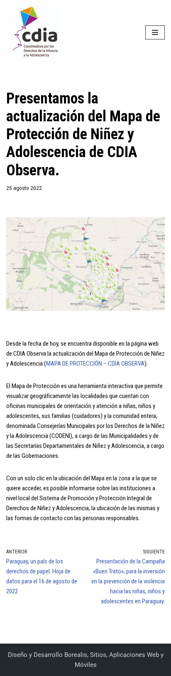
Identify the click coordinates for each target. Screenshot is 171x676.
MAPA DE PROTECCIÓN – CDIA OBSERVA (95, 363)
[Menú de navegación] (155, 32)
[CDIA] (33, 32)
